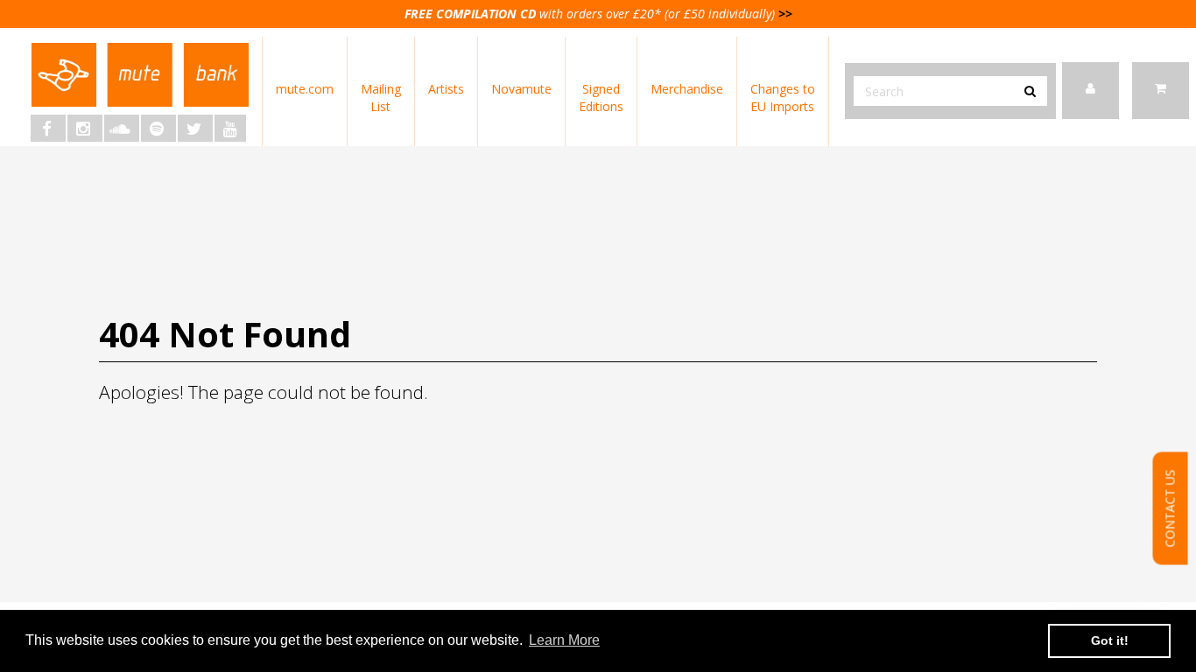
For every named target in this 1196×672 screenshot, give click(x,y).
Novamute (521, 88)
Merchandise (687, 88)
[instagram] (84, 128)
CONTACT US (1170, 508)
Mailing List (381, 97)
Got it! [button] (1110, 641)
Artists (446, 88)
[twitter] (195, 128)
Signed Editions (601, 97)
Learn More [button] (564, 640)
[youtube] (230, 128)
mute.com (305, 88)
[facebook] (48, 128)
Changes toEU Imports (782, 97)
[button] (1160, 90)
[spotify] (158, 128)
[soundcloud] (121, 128)
